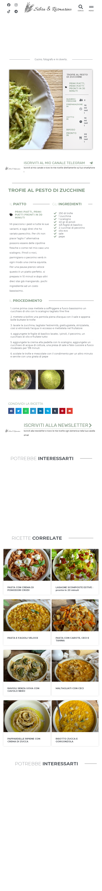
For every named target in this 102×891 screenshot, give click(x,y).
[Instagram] (16, 4)
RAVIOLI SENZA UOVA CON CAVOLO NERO (23, 689)
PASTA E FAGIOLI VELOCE (22, 638)
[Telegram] (16, 11)
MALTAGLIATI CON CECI (70, 688)
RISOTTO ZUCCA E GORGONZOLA (67, 740)
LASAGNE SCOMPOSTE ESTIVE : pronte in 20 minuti (74, 588)
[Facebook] (8, 4)
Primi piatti (76, 83)
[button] (11, 411)
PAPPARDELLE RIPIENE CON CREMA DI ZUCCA (23, 740)
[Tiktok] (8, 11)
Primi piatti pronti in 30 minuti (77, 88)
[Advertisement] (51, 36)
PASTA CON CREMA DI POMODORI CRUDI (20, 588)
